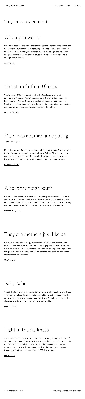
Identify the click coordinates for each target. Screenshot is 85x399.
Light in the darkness (26, 330)
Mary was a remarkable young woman (36, 138)
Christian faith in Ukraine (31, 86)
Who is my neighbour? (28, 188)
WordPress (76, 391)
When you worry (22, 37)
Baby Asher (16, 283)
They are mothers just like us (35, 234)
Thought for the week (14, 6)
